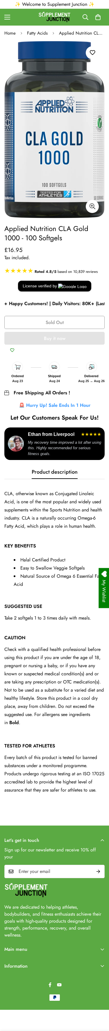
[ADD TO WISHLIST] (12, 350)
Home (10, 33)
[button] (98, 17)
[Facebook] (50, 984)
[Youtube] (59, 984)
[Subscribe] (98, 871)
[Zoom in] (92, 206)
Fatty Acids (37, 33)
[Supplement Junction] (55, 17)
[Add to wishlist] (92, 52)
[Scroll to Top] (98, 1000)
